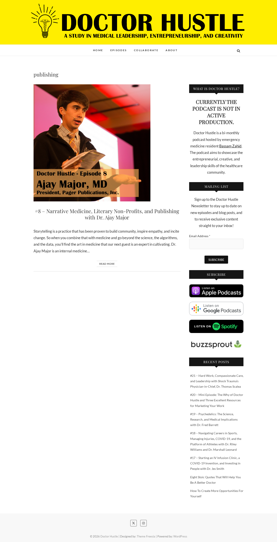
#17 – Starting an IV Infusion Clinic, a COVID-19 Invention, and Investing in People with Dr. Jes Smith (215, 463)
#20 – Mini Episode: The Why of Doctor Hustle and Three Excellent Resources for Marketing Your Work (216, 400)
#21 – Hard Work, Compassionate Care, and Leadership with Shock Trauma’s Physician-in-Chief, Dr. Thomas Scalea (216, 381)
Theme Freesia (146, 536)
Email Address (199, 236)
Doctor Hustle (50, 47)
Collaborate (146, 50)
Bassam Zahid (230, 146)
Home (98, 50)
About (171, 50)
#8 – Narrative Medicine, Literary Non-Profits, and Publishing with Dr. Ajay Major (107, 214)
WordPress (180, 536)
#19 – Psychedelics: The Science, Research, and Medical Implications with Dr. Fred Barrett (214, 419)
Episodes (118, 50)
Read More (107, 263)
